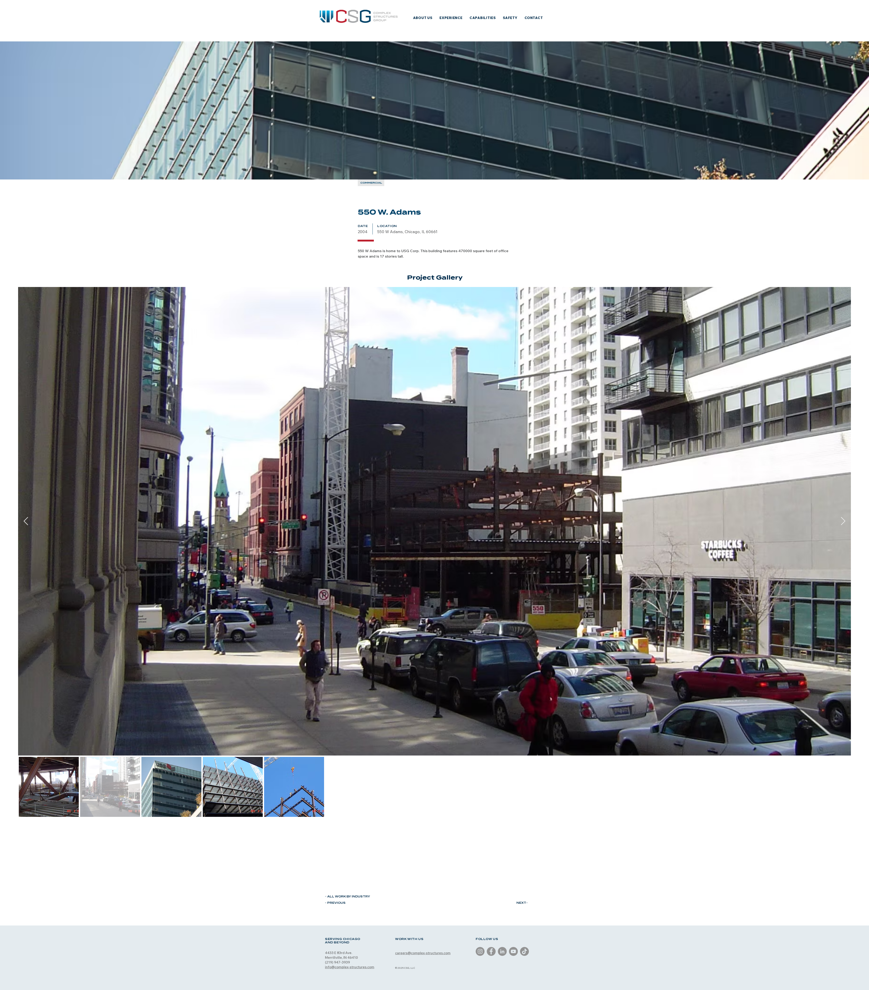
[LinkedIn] (502, 951)
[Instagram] (480, 951)
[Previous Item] (26, 521)
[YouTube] (513, 951)
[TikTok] (524, 951)
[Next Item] (843, 521)
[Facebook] (491, 951)
